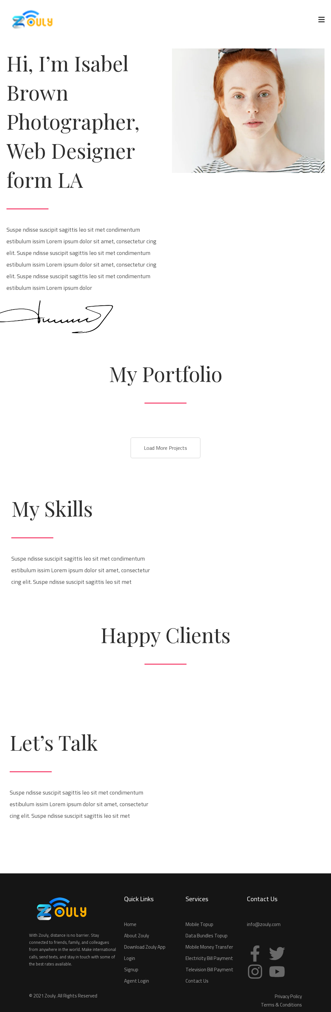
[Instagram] (255, 972)
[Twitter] (277, 953)
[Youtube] (277, 972)
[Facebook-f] (255, 953)
